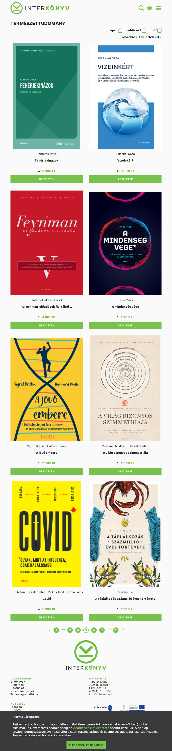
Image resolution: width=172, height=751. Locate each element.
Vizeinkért (125, 160)
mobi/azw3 (134, 30)
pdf (154, 30)
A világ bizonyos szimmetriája (125, 452)
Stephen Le (125, 592)
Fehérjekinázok (47, 160)
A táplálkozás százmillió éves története (125, 598)
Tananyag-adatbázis (24, 694)
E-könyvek (17, 681)
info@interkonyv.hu (101, 694)
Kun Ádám (18, 592)
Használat (17, 688)
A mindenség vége (125, 306)
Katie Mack (125, 300)
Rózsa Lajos (75, 592)
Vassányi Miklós (113, 446)
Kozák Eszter (36, 592)
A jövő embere (46, 452)
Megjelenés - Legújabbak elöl (140, 37)
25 (115, 630)
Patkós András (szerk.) (46, 300)
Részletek (46, 179)
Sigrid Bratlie (36, 446)
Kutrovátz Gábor (137, 446)
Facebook (16, 706)
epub (114, 30)
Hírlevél (15, 710)
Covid (47, 598)
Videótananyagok (22, 691)
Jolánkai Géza (125, 153)
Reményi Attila (47, 153)
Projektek (17, 684)
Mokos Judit (56, 592)
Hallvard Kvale (56, 446)
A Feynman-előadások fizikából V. (47, 306)
